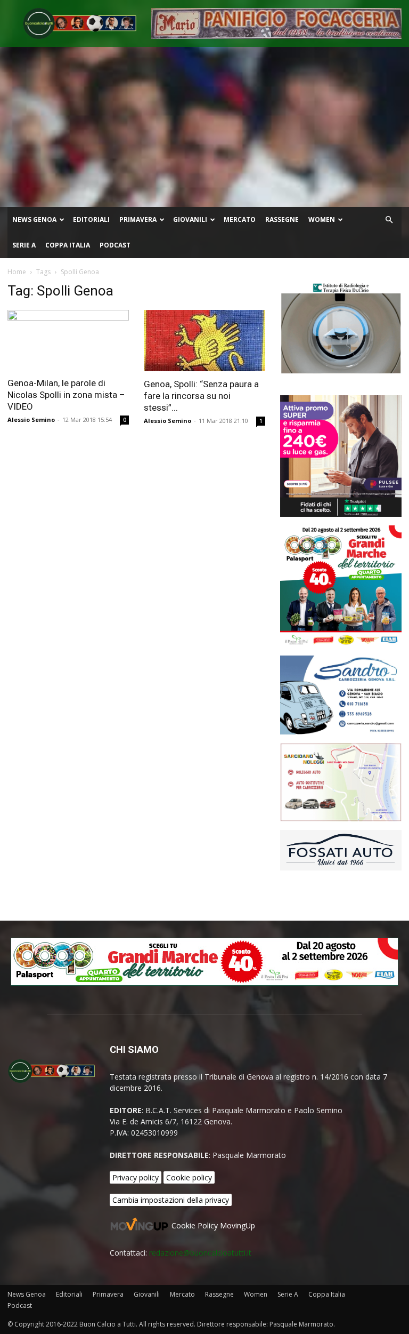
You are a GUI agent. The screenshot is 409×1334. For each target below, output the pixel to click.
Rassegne (282, 219)
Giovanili (190, 219)
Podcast (115, 245)
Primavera (138, 219)
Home (16, 271)
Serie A (24, 245)
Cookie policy (189, 1177)
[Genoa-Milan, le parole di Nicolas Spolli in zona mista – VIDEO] (68, 340)
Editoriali (91, 219)
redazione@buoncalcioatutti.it (200, 1253)
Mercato (240, 219)
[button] (389, 220)
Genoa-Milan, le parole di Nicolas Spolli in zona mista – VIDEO (66, 395)
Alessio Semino (31, 420)
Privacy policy (135, 1177)
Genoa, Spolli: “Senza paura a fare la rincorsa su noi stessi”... (201, 396)
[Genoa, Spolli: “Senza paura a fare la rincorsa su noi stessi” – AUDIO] (204, 340)
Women (321, 219)
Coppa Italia (67, 245)
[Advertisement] (204, 127)
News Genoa (34, 219)
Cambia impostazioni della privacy (170, 1200)
